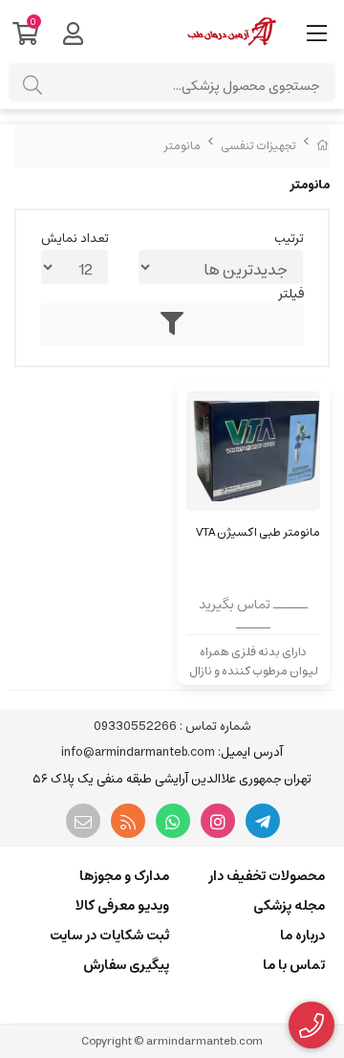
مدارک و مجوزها (124, 876)
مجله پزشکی (289, 905)
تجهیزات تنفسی (258, 146)
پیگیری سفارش (126, 965)
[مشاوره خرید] (312, 1025)
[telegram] (263, 821)
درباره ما (302, 935)
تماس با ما (294, 965)
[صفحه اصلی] (323, 146)
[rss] (128, 821)
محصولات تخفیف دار (266, 876)
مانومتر (182, 146)
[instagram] (218, 821)
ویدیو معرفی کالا (122, 905)
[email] (83, 821)
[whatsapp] (173, 821)
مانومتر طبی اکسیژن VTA (258, 532)
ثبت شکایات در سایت (109, 935)
